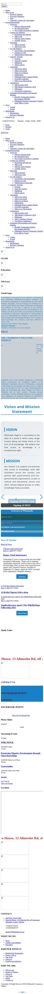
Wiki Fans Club (20, 47)
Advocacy (13, 24)
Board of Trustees (16, 14)
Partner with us (10, 955)
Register (8, 127)
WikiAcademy (19, 65)
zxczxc (4, 777)
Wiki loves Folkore (21, 73)
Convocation (7, 766)
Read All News (6, 544)
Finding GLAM (20, 53)
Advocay (8, 959)
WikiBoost (18, 63)
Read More (22, 576)
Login (7, 129)
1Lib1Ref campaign (21, 79)
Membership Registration (12, 639)
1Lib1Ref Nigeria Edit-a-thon (14, 592)
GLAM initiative (16, 49)
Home (7, 10)
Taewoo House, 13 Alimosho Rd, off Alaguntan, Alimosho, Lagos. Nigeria (22, 921)
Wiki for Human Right (22, 26)
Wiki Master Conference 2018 (25, 87)
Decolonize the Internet (22, 35)
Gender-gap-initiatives (13, 961)
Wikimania (18, 89)
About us (8, 974)
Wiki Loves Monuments (23, 81)
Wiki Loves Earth (20, 71)
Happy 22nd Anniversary (15, 555)
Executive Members (17, 16)
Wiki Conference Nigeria (23, 219)
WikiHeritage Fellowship (23, 55)
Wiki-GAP (18, 37)
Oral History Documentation (24, 51)
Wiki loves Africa (20, 69)
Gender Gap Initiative (13, 943)
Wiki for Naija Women (22, 39)
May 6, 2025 (5, 588)
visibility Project (20, 41)
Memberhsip (14, 113)
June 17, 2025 (8, 551)
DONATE (4, 133)
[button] (41, 497)
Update (12, 107)
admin (7, 978)
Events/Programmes (12, 22)
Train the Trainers (20, 61)
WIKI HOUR (7, 742)
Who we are (9, 12)
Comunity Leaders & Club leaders (22, 20)
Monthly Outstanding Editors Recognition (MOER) (24, 98)
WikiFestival (18, 75)
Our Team (9, 957)
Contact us (6, 653)
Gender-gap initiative (17, 32)
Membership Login (10, 635)
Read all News (22, 613)
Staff (11, 18)
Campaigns (14, 67)
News (7, 105)
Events (12, 109)
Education (13, 43)
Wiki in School (19, 45)
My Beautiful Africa (21, 28)
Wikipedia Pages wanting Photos (26, 77)
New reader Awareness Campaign (26, 30)
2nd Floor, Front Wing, (13, 918)
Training (17, 59)
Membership (9, 111)
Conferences (14, 83)
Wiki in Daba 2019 (21, 85)
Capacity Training (16, 57)
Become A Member (17, 115)
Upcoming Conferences (22, 91)
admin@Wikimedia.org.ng (14, 932)
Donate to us (9, 117)
